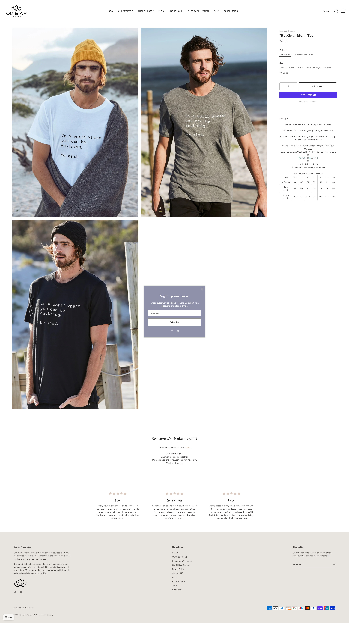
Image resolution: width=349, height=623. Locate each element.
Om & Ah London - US (28, 615)
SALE (216, 11)
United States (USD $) (22, 607)
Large (308, 67)
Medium (299, 67)
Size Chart (177, 589)
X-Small (282, 67)
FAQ (174, 577)
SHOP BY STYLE (125, 11)
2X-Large (326, 67)
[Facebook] (172, 331)
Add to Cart (317, 86)
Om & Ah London (287, 31)
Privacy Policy (178, 581)
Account (326, 11)
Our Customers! (179, 557)
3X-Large (283, 73)
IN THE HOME (176, 11)
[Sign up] (334, 564)
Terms (175, 585)
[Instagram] (177, 331)
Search (175, 553)
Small (291, 67)
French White (285, 54)
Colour (282, 50)
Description (284, 118)
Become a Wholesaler (182, 561)
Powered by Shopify (45, 615)
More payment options (308, 101)
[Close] (202, 289)
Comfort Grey (300, 54)
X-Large (316, 67)
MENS (162, 11)
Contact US (177, 573)
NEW (110, 11)
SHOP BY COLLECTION (198, 11)
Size (281, 63)
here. (188, 447)
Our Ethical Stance (180, 565)
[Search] (336, 11)
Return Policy (178, 569)
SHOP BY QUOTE (146, 11)
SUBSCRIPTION (231, 11)
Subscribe (174, 322)
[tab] (286, 118)
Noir (311, 54)
